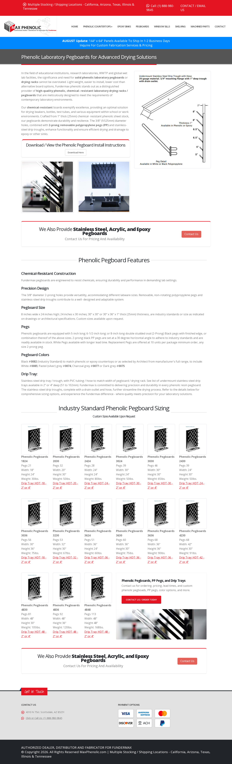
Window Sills (162, 26)
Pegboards (142, 26)
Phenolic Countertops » (97, 26)
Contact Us (191, 234)
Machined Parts (200, 26)
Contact (220, 26)
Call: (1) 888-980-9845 (160, 8)
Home (74, 26)
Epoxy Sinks (124, 26)
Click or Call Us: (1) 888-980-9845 (44, 718)
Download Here (76, 152)
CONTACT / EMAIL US (193, 8)
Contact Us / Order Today (141, 599)
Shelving (180, 26)
